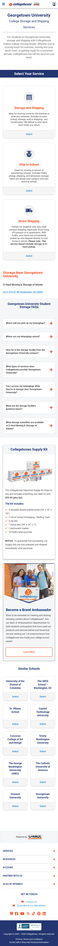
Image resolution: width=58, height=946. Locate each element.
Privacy (19, 939)
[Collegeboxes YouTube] (23, 914)
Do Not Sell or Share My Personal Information (29, 942)
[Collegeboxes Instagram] (12, 914)
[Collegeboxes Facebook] (17, 914)
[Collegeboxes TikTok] (34, 914)
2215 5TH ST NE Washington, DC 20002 (23, 292)
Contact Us (31, 902)
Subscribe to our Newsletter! (30, 905)
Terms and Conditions (32, 939)
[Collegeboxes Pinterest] (40, 914)
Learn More (29, 652)
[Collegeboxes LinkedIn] (45, 914)
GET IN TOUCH (29, 894)
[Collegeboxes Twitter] (29, 914)
